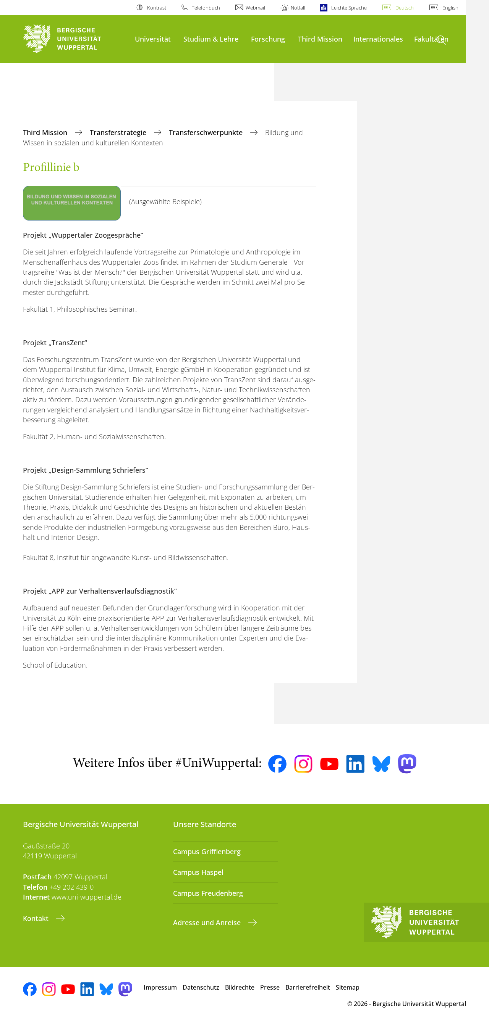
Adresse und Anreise (208, 922)
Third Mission (320, 38)
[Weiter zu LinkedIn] (355, 764)
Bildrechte (239, 987)
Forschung (268, 38)
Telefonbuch (206, 7)
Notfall (298, 7)
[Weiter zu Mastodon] (407, 764)
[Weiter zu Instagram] (303, 764)
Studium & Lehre (210, 38)
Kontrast (156, 7)
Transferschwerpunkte (206, 132)
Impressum (160, 987)
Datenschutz (201, 987)
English (450, 7)
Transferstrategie (119, 132)
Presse (270, 987)
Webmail (255, 7)
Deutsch (404, 7)
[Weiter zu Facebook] (277, 764)
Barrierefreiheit (307, 987)
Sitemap (347, 987)
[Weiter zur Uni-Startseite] (75, 39)
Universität (153, 38)
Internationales (378, 38)
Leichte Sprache (348, 7)
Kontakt (36, 918)
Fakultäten (431, 38)
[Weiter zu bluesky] (381, 764)
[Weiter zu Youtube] (329, 764)
